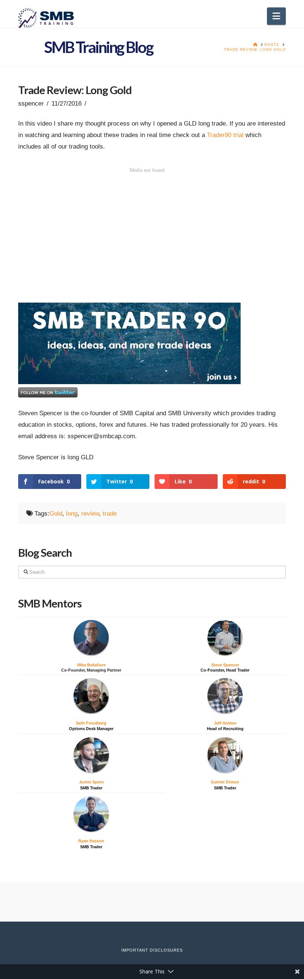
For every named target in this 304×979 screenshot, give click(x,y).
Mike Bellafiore (91, 665)
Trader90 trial (225, 135)
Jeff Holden (225, 723)
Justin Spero (91, 782)
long (71, 513)
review (90, 513)
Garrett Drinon (225, 782)
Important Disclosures (152, 950)
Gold (55, 513)
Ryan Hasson (91, 841)
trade (110, 513)
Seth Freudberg (91, 723)
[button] (276, 16)
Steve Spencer (225, 665)
